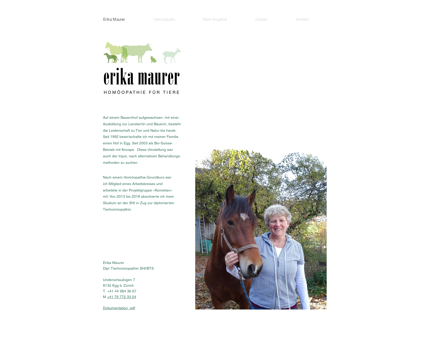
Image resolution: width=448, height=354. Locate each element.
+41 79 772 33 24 (121, 297)
